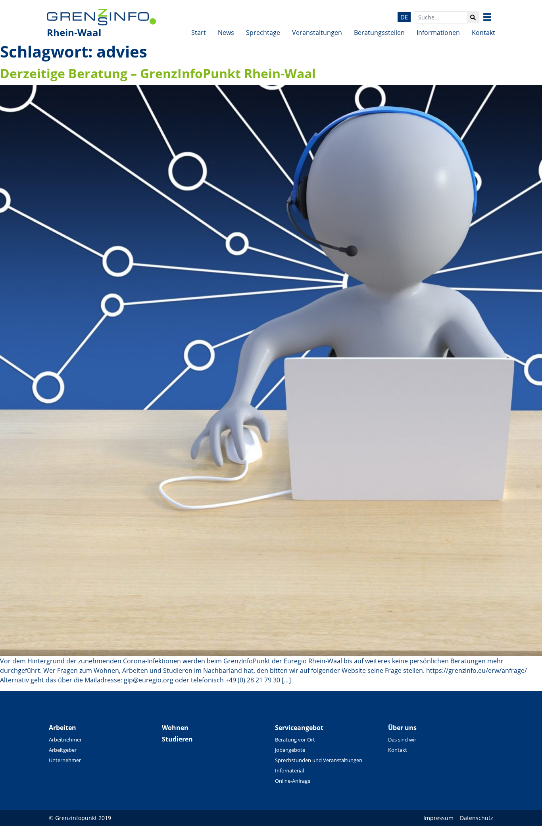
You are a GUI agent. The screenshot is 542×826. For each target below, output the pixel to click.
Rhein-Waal (74, 32)
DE (404, 17)
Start (198, 32)
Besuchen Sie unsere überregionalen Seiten (493, 17)
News (226, 32)
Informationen (438, 32)
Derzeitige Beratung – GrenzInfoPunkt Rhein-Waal (158, 73)
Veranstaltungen (317, 32)
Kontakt (483, 32)
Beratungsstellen (379, 32)
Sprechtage (263, 32)
